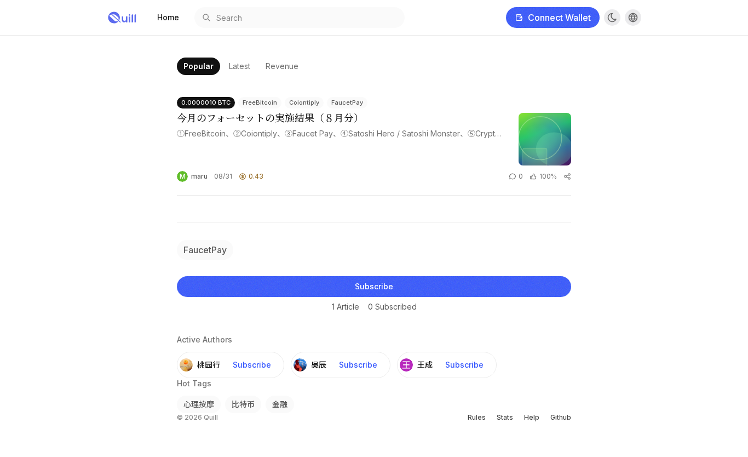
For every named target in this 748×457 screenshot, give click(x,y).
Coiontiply (304, 102)
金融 (279, 404)
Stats (505, 417)
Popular (198, 66)
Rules (477, 417)
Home (168, 17)
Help (531, 417)
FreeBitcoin (260, 102)
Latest (239, 66)
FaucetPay (347, 102)
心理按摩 (198, 404)
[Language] (633, 17)
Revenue (282, 66)
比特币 (243, 404)
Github (560, 417)
